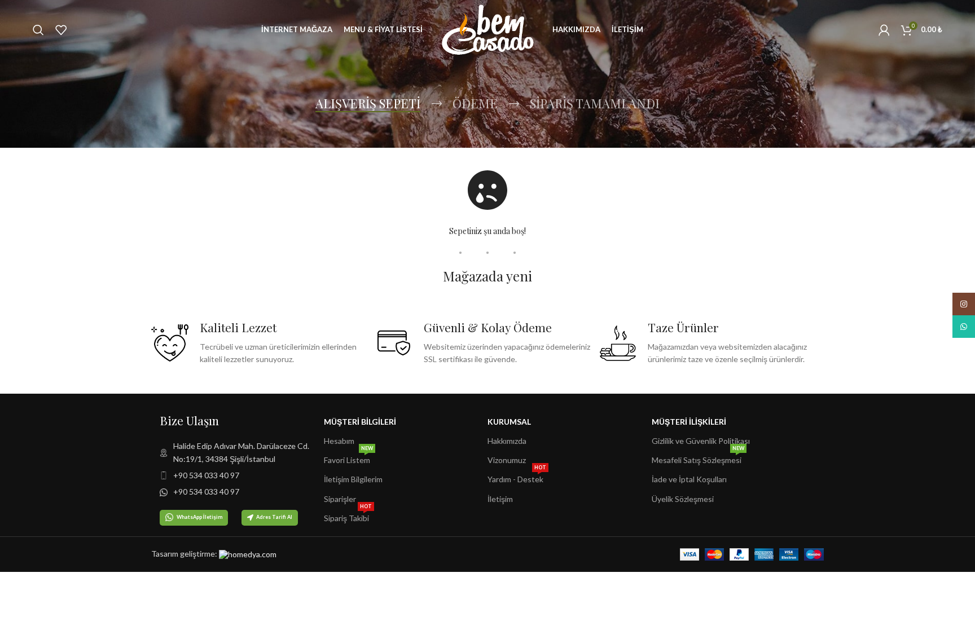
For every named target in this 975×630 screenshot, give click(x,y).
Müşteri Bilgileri (360, 421)
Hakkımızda (507, 441)
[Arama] (38, 30)
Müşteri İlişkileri (689, 421)
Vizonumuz (507, 460)
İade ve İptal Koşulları (689, 479)
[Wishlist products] (61, 30)
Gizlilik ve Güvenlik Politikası (701, 441)
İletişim (500, 499)
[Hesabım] (884, 30)
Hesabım (339, 441)
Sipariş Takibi (348, 516)
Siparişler (340, 499)
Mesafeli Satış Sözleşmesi (698, 458)
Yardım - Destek (517, 477)
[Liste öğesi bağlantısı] (242, 452)
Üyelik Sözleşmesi (683, 499)
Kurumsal (509, 421)
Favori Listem (348, 458)
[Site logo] (487, 28)
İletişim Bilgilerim (353, 479)
